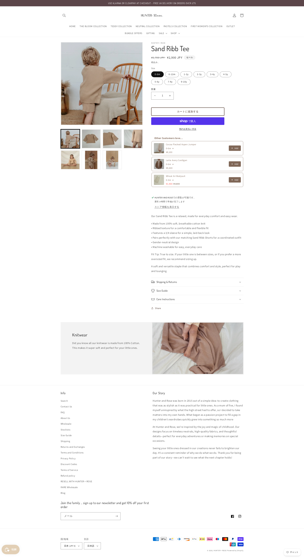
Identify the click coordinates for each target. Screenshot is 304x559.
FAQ (63, 412)
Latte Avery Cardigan (176, 160)
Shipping (65, 441)
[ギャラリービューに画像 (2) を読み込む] (91, 138)
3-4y (212, 74)
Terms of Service (69, 469)
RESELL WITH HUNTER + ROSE (76, 481)
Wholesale (66, 423)
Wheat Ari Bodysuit (175, 176)
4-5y (225, 74)
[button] (64, 15)
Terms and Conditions (72, 452)
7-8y (170, 81)
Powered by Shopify (235, 550)
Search (64, 400)
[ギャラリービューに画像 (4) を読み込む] (133, 138)
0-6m (157, 74)
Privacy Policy (68, 458)
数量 (153, 89)
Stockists (65, 429)
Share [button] (158, 308)
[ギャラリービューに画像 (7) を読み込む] (112, 160)
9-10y (184, 81)
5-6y (157, 81)
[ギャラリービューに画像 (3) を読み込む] (112, 138)
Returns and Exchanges (73, 446)
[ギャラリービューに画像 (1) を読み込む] (70, 138)
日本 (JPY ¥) (70, 545)
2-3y (199, 74)
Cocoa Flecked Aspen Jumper (181, 144)
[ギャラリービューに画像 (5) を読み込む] (70, 160)
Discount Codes (69, 464)
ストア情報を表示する (167, 206)
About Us (65, 418)
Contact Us (66, 406)
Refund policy (68, 475)
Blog (63, 492)
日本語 (90, 545)
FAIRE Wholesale (69, 487)
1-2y (186, 74)
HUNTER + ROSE (220, 550)
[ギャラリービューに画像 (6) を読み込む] (91, 160)
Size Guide (66, 435)
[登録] (116, 516)
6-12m (172, 74)
